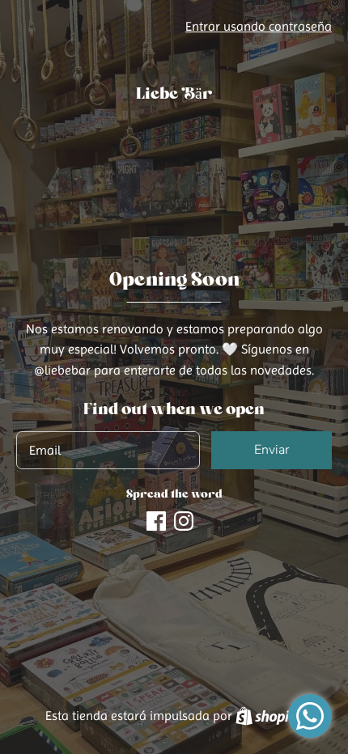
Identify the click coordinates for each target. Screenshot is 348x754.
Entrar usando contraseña (258, 26)
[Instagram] (183, 519)
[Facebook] (156, 519)
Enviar (271, 450)
